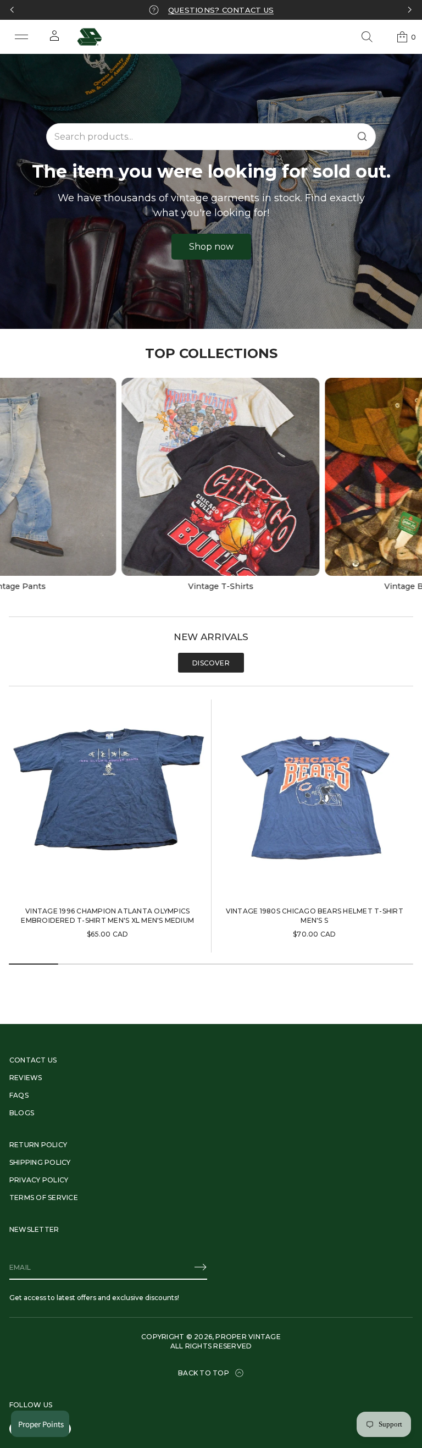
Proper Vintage (247, 1337)
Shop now (211, 246)
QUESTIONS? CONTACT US (221, 9)
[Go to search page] (367, 37)
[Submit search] (362, 136)
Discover (211, 663)
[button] (367, 37)
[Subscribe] (200, 1267)
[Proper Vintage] (89, 37)
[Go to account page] (54, 39)
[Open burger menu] (21, 37)
